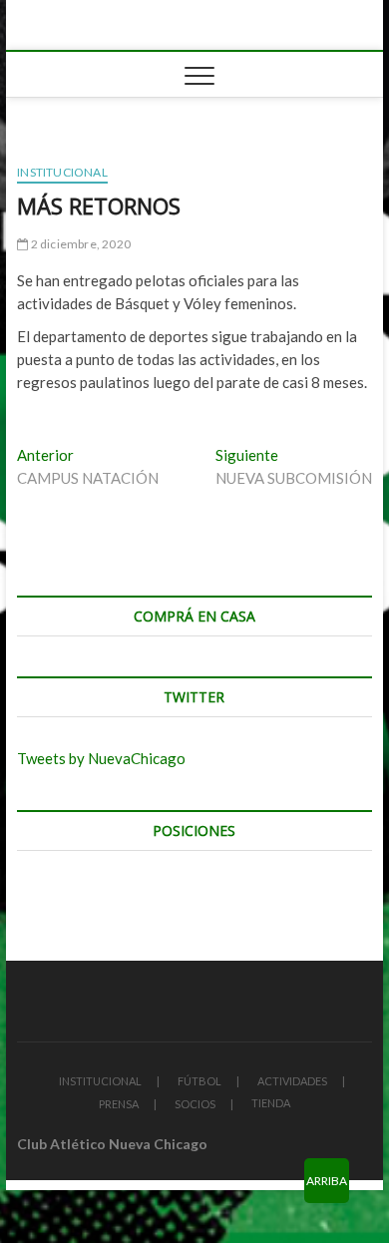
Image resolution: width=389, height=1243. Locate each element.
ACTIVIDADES (292, 1080)
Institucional (62, 172)
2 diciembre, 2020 (79, 243)
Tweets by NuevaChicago (101, 758)
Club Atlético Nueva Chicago (112, 1143)
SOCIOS (195, 1103)
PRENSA (119, 1103)
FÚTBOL (199, 1080)
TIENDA (270, 1102)
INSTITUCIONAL (100, 1080)
